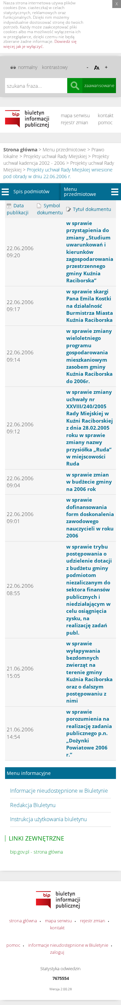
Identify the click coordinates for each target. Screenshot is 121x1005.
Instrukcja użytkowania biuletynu (48, 819)
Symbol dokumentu (50, 209)
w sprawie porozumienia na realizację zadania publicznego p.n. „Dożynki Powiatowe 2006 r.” (89, 733)
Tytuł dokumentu (91, 209)
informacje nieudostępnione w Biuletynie (68, 945)
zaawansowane (99, 85)
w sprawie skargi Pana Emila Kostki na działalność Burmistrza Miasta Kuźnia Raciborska (89, 306)
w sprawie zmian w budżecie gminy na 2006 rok (89, 481)
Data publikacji (18, 209)
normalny (27, 67)
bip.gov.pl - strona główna (36, 852)
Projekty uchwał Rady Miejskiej (55, 156)
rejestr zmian (74, 122)
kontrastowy (55, 67)
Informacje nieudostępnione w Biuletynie (59, 790)
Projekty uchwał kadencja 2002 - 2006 (56, 159)
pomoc (105, 122)
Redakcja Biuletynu (32, 805)
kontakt (106, 115)
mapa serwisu (75, 115)
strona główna (23, 921)
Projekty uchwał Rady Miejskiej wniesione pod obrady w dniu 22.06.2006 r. (58, 173)
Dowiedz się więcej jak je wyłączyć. (40, 44)
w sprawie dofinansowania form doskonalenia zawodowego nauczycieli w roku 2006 (90, 517)
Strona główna (20, 149)
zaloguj (57, 952)
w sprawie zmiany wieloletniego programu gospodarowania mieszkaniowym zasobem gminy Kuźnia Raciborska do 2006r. (89, 356)
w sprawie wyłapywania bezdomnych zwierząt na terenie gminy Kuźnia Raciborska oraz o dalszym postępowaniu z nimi (89, 672)
